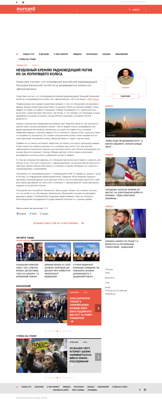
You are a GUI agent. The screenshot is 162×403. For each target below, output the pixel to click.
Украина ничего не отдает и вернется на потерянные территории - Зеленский (121, 244)
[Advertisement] (81, 32)
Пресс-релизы (78, 390)
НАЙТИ (136, 9)
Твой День (93, 99)
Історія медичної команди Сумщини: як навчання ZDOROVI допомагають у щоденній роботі (86, 270)
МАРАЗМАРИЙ (121, 54)
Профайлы (92, 390)
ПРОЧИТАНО (92, 54)
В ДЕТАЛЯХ (44, 54)
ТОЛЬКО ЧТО (28, 54)
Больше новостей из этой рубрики (56, 223)
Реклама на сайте (61, 390)
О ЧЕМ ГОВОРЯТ (61, 54)
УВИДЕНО (77, 54)
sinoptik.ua (110, 293)
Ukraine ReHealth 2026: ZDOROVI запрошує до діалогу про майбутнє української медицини (58, 270)
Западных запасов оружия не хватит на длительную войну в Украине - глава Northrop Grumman (124, 194)
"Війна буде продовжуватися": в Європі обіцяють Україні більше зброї (124, 143)
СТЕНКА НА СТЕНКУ (27, 59)
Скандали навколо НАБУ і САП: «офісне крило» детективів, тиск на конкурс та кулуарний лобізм (27, 270)
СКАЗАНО (106, 54)
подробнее (125, 96)
